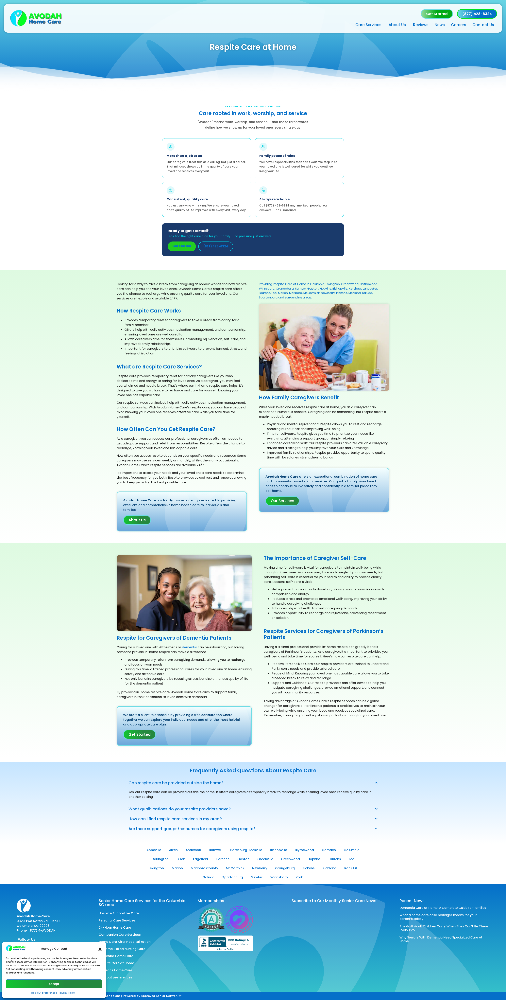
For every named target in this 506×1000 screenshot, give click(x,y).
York (299, 877)
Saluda (208, 877)
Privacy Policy (67, 992)
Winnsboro (279, 877)
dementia (189, 647)
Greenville (265, 859)
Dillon (181, 859)
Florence (222, 859)
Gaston (243, 859)
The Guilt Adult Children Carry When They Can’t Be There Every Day (443, 928)
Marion (177, 868)
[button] (100, 949)
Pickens (309, 868)
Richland (329, 868)
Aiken (173, 850)
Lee (351, 859)
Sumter (256, 877)
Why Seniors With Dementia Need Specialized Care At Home (440, 939)
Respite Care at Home (116, 963)
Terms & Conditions (106, 996)
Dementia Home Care (116, 956)
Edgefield (200, 859)
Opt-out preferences (44, 992)
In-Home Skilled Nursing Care (122, 949)
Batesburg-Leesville (246, 850)
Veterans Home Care (115, 970)
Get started (181, 246)
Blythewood (304, 850)
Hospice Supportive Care (119, 913)
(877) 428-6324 (215, 246)
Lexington (156, 868)
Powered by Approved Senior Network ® (152, 996)
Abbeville (153, 850)
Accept (54, 984)
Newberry (259, 868)
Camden (329, 850)
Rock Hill (351, 868)
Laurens (335, 859)
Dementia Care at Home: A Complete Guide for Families (442, 907)
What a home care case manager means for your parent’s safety (438, 917)
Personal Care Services (117, 920)
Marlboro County (204, 868)
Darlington (160, 859)
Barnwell (215, 850)
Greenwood (290, 859)
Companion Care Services (120, 934)
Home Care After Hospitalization (125, 941)
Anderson (193, 850)
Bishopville (278, 850)
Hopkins (314, 859)
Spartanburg (232, 877)
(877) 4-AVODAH (42, 930)
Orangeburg (285, 868)
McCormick (235, 868)
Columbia (352, 850)
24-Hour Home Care (115, 927)
